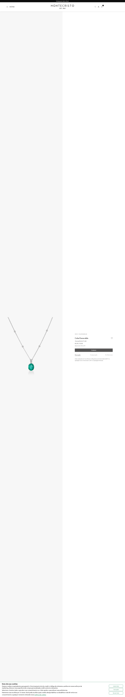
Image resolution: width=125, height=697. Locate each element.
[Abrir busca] (95, 7)
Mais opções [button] (116, 689)
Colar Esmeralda (83, 334)
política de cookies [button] (40, 695)
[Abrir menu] (7, 7)
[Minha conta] (98, 7)
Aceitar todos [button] (116, 686)
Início (76, 334)
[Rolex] (111, 6)
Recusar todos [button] (116, 693)
